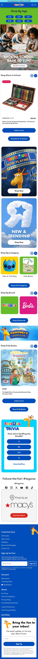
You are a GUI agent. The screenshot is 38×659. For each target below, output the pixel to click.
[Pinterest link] (27, 487)
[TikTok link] (32, 487)
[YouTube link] (21, 488)
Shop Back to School (19, 139)
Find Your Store (19, 515)
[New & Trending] (9, 265)
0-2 (9, 17)
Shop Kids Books (19, 409)
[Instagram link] (11, 487)
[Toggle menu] (2, 5)
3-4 (19, 17)
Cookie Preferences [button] (8, 607)
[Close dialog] (34, 619)
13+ (28, 21)
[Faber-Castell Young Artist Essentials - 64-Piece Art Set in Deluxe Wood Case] (19, 97)
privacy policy (12, 569)
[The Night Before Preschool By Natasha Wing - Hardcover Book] (19, 368)
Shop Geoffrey (19, 464)
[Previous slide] (31, 75)
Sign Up (33, 563)
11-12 (19, 21)
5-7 (28, 17)
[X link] (16, 488)
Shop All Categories (19, 285)
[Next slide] (35, 75)
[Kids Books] (28, 265)
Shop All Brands (19, 320)
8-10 (9, 21)
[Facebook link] (6, 487)
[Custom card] (9, 305)
